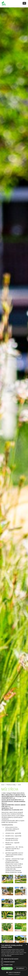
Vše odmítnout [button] (20, 968)
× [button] (26, 944)
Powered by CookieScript (14, 974)
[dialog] (14, 959)
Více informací (8, 955)
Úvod (2, 784)
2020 (19, 784)
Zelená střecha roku (7, 3)
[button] (14, 972)
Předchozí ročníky (11, 784)
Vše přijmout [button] (7, 968)
